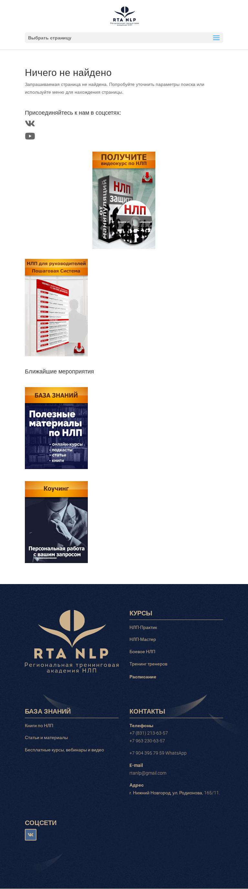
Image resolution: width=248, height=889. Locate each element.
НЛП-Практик (143, 627)
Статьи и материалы (46, 737)
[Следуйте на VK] (30, 835)
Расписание (142, 676)
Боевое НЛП (142, 651)
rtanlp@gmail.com (147, 773)
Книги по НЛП (39, 725)
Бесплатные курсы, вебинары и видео (64, 749)
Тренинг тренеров (148, 663)
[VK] (30, 125)
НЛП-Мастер (142, 639)
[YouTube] (30, 138)
